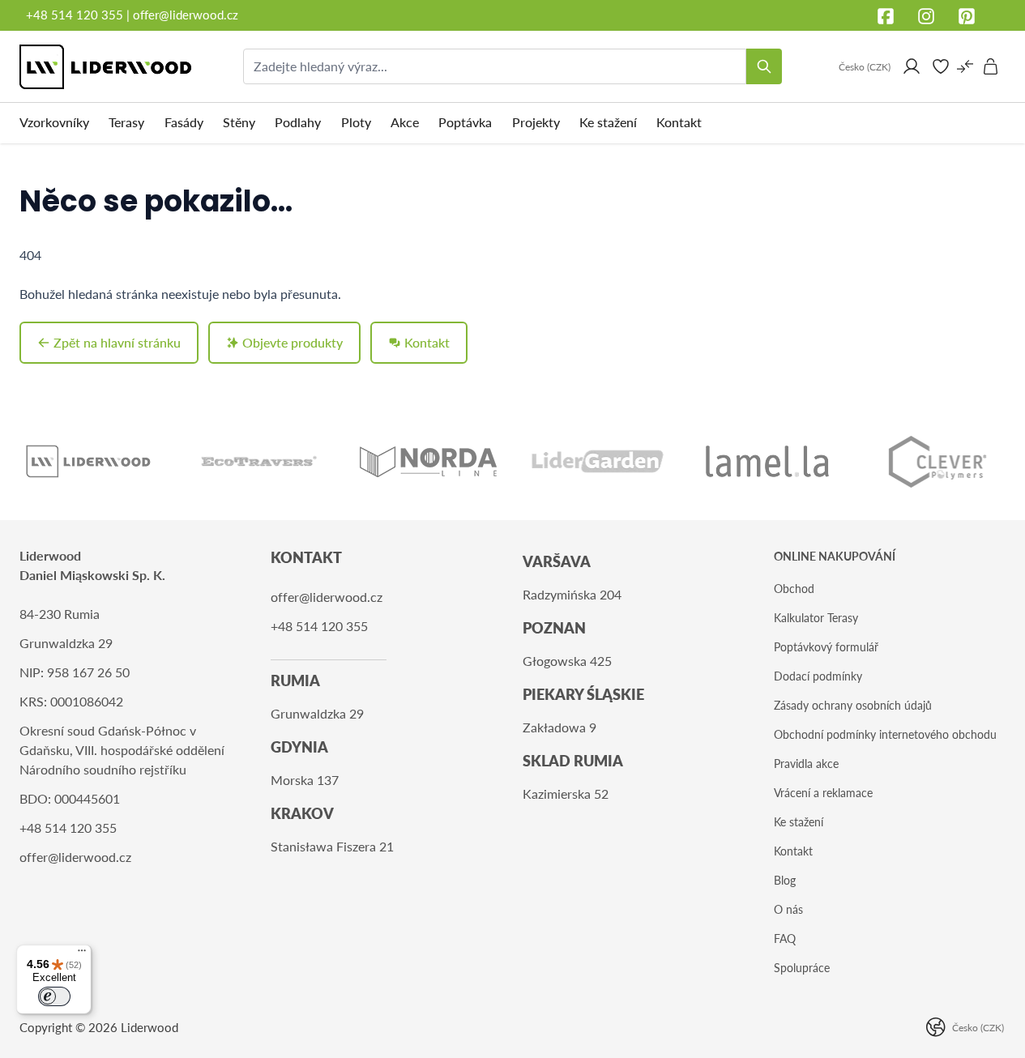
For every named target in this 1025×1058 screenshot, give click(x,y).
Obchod (794, 588)
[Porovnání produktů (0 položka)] (965, 66)
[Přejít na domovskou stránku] (105, 67)
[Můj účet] (912, 66)
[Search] (764, 66)
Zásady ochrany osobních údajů (853, 705)
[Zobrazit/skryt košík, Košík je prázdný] (991, 66)
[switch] (54, 996)
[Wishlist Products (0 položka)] (941, 66)
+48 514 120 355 (74, 14)
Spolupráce (802, 967)
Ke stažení (798, 822)
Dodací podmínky (818, 676)
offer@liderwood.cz (185, 14)
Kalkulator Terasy (816, 617)
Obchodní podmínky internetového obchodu (885, 734)
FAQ (785, 938)
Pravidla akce (806, 763)
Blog (785, 880)
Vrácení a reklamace (823, 792)
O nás (788, 909)
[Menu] (82, 954)
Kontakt (793, 851)
